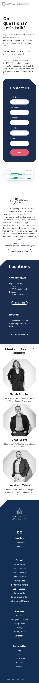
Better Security (19, 577)
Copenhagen (19, 543)
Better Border (19, 593)
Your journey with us (19, 620)
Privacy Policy (19, 632)
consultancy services (12, 40)
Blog (19, 650)
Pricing (19, 628)
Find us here (19, 303)
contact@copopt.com (12, 66)
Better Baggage (19, 589)
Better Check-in (19, 573)
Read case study (19, 251)
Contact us (19, 636)
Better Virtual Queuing (19, 601)
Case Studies (19, 658)
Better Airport (19, 565)
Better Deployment (19, 585)
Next (19, 152)
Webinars (19, 667)
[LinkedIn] (18, 532)
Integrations (19, 624)
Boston (20, 547)
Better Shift (19, 581)
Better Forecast (19, 569)
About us (19, 616)
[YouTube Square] (21, 532)
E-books (19, 662)
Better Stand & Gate (20, 597)
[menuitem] (19, 544)
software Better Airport (13, 37)
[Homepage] (16, 4)
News (19, 654)
